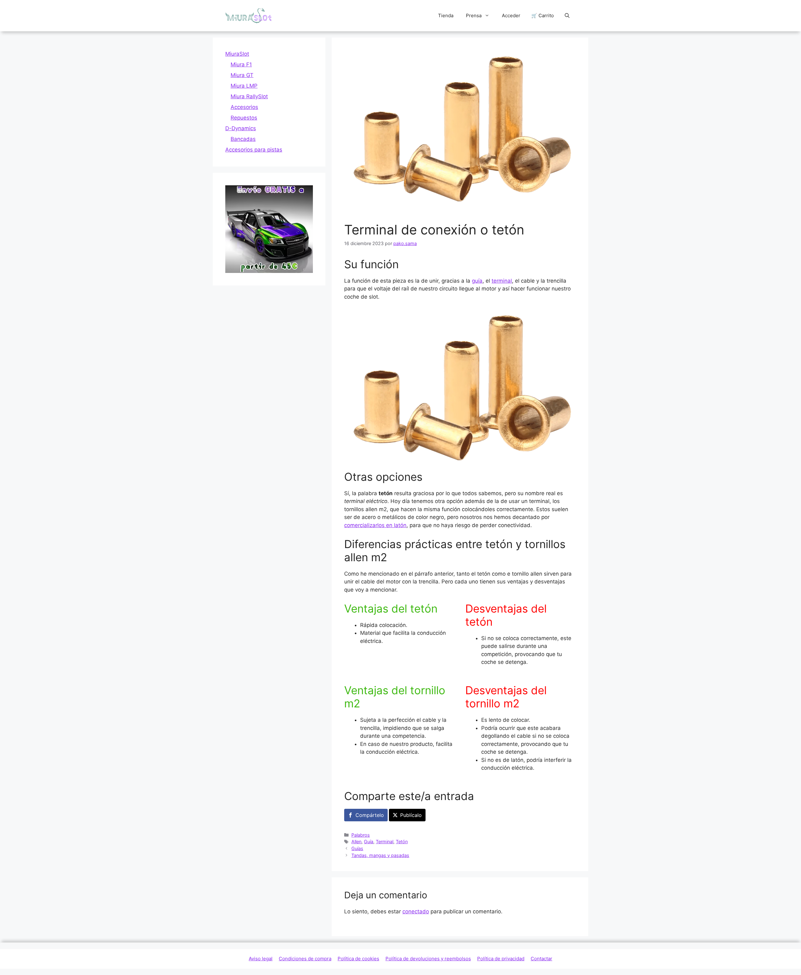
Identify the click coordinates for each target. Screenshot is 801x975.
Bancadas (243, 139)
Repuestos (244, 118)
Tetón (402, 841)
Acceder (511, 15)
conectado (415, 911)
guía (477, 281)
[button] (567, 15)
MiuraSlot (237, 54)
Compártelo (369, 815)
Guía (368, 841)
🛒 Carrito (542, 15)
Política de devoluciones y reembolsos (428, 959)
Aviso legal (261, 959)
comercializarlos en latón (375, 525)
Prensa (474, 15)
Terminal (384, 841)
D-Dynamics (240, 128)
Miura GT (242, 75)
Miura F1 (241, 64)
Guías (357, 848)
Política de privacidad (500, 959)
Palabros (360, 835)
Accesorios (244, 107)
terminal (502, 281)
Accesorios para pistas (253, 149)
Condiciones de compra (305, 959)
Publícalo (411, 815)
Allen (356, 841)
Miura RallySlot (249, 96)
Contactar (541, 959)
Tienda (445, 15)
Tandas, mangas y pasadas (380, 855)
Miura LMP (244, 86)
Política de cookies (358, 959)
